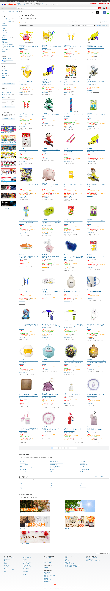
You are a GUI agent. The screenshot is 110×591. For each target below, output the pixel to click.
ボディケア (4, 39)
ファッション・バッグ (27, 562)
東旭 (21, 466)
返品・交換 (67, 560)
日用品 (3, 35)
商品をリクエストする (8, 118)
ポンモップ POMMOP (84, 469)
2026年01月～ (4, 97)
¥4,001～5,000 (4, 75)
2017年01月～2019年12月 (6, 92)
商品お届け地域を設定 (21, 4)
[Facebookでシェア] (104, 13)
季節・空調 (4, 42)
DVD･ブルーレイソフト (27, 566)
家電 (4, 560)
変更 (58, 4)
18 (70, 448)
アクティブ (52, 467)
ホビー (3, 30)
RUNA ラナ (82, 466)
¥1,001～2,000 (4, 70)
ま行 (51, 487)
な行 (51, 483)
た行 (21, 488)
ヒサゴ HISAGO (23, 463)
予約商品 (5, 61)
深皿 (94, 405)
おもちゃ (4, 28)
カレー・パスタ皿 (29, 266)
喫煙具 (3, 51)
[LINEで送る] (108, 13)
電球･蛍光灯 (25, 574)
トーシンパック (83, 467)
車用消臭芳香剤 (96, 92)
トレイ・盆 (26, 406)
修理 (66, 557)
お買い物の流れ (47, 572)
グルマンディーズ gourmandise (26, 467)
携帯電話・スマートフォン (28, 557)
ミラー (28, 442)
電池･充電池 (25, 571)
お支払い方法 (46, 573)
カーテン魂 (22, 461)
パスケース (102, 442)
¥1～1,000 (4, 68)
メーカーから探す (47, 557)
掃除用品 (4, 23)
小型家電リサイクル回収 (69, 563)
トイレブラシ (72, 405)
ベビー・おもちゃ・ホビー (9, 557)
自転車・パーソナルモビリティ (28, 572)
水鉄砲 (27, 59)
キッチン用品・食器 (6, 19)
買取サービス (67, 562)
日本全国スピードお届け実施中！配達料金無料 (99, 3)
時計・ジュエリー (5, 49)
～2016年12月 (4, 90)
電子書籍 (5, 563)
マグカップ (55, 301)
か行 (21, 485)
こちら (42, 3)
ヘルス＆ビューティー (6, 32)
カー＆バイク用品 (26, 565)
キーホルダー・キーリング (55, 407)
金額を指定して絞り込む (8, 83)
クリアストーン (23, 471)
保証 (66, 559)
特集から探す (46, 567)
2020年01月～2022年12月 (6, 94)
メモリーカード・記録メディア (28, 569)
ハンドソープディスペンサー (51, 270)
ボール (72, 374)
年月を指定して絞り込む (8, 106)
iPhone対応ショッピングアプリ (50, 581)
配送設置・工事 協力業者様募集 (71, 566)
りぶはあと (82, 463)
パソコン (5, 568)
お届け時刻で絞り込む (105, 21)
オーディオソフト (26, 568)
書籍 (4, 562)
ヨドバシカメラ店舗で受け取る (92, 557)
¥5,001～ (3, 77)
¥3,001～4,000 (4, 73)
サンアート (21, 49)
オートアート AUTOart (84, 464)
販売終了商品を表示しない (103, 25)
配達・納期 (46, 576)
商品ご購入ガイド (47, 579)
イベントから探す (47, 562)
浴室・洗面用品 (30, 94)
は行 (51, 485)
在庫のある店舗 (22, 57)
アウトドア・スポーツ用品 (7, 44)
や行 (81, 483)
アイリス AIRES (83, 471)
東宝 (51, 471)
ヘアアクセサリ (22, 129)
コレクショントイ (72, 94)
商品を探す (46, 578)
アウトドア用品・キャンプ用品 (8, 46)
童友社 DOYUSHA (53, 464)
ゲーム (5, 574)
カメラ (24, 560)
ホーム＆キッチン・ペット (7, 18)
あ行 (21, 483)
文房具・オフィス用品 (8, 572)
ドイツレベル (52, 469)
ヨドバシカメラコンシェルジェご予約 (93, 560)
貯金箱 (52, 199)
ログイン (19, 3)
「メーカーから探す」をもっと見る (102, 476)
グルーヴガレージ (83, 461)
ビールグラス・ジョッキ (99, 340)
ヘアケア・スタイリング (7, 37)
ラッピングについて (89, 559)
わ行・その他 (83, 487)
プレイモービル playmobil (55, 466)
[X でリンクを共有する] (97, 13)
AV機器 (5, 571)
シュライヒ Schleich (24, 464)
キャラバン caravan (54, 461)
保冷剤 (49, 235)
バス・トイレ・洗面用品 (7, 21)
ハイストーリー (23, 469)
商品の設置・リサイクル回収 (49, 575)
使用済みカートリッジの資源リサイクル (72, 565)
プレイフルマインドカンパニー (56, 463)
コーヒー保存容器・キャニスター (99, 371)
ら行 (81, 485)
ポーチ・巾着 (80, 442)
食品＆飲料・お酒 (7, 559)
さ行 (21, 487)
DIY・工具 (25, 559)
